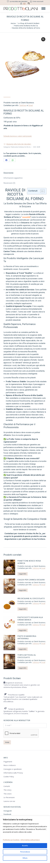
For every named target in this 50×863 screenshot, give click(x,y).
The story (7, 790)
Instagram (7, 811)
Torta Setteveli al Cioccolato (26, 656)
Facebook (7, 814)
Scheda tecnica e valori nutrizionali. (17, 136)
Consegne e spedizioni (12, 769)
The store (7, 794)
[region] (25, 839)
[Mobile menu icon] (43, 8)
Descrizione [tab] (8, 173)
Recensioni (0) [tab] (9, 183)
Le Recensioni (9, 797)
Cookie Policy (8, 776)
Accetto (25, 846)
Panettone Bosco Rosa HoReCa (29, 562)
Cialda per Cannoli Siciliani (31, 580)
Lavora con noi (9, 801)
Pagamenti (7, 762)
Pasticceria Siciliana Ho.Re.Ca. (21, 147)
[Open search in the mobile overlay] (29, 4)
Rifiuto (25, 858)
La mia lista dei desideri (18, 1)
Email (30, 105)
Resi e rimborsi (9, 765)
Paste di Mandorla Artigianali (26, 637)
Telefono (22, 105)
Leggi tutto (22, 574)
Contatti (6, 786)
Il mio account (38, 1)
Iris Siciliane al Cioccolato (31, 598)
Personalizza (25, 852)
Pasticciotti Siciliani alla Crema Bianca (30, 618)
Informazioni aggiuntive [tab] (13, 178)
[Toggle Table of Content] (41, 191)
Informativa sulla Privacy (13, 773)
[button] (43, 39)
